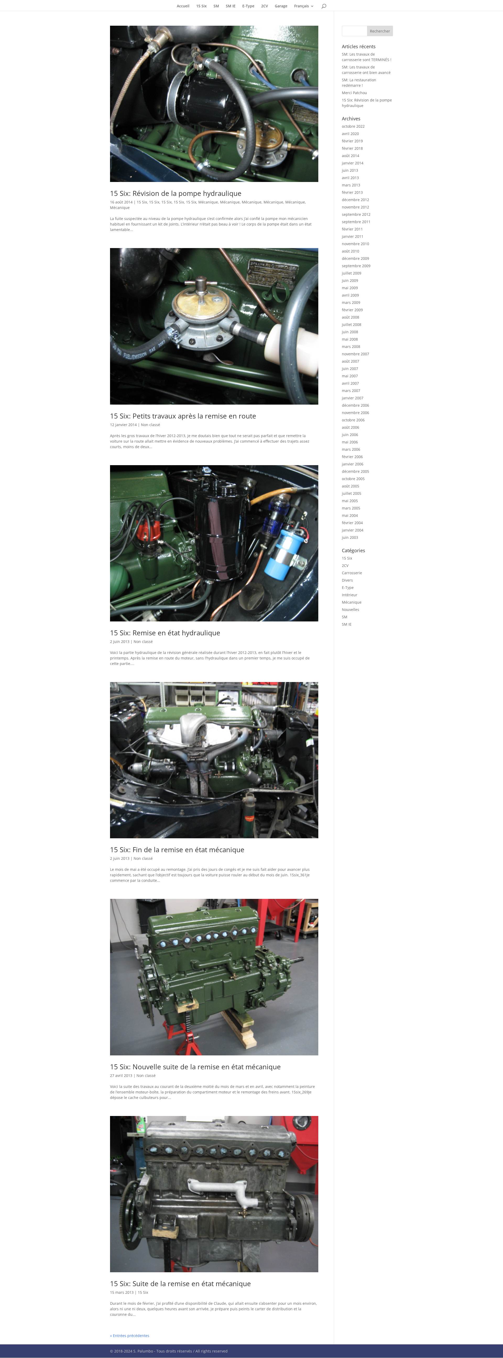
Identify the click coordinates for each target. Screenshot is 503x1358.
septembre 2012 (356, 214)
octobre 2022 (353, 126)
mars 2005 (351, 508)
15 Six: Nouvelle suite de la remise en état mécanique (195, 1066)
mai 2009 (350, 287)
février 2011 (352, 229)
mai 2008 (350, 339)
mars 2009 (351, 302)
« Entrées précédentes (129, 1335)
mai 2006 (350, 441)
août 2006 (350, 427)
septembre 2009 (356, 265)
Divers (347, 580)
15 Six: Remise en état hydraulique (165, 632)
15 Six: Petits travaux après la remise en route (183, 416)
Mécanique (208, 202)
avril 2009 (350, 295)
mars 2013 (351, 185)
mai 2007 (350, 375)
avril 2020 (350, 133)
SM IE (231, 6)
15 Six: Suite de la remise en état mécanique (180, 1283)
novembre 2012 (355, 207)
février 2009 (352, 309)
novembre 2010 (355, 243)
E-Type (248, 6)
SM (216, 6)
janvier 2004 (352, 530)
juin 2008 (350, 331)
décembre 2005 (355, 471)
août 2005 (350, 486)
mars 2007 (351, 390)
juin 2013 (350, 170)
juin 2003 (350, 537)
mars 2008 (351, 346)
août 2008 (350, 317)
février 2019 (352, 140)
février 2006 (352, 456)
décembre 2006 (355, 405)
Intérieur (349, 594)
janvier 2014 (352, 162)
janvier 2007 (352, 397)
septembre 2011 (356, 221)
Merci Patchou (354, 92)
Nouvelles (350, 609)
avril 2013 (350, 177)
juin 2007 (350, 368)
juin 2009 (350, 280)
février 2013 (352, 192)
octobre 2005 (353, 478)
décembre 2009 (355, 258)
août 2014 (350, 155)
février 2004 (352, 522)
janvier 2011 (352, 236)
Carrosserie (352, 572)
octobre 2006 (353, 419)
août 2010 (350, 251)
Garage (281, 6)
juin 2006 (350, 434)
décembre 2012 (355, 199)
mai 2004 (350, 515)
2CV (264, 6)
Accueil (183, 6)
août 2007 (350, 361)
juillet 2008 (351, 324)
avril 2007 (350, 383)
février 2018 (352, 148)
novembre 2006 (355, 412)
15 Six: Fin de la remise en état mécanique (177, 849)
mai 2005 (350, 500)
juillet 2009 (351, 273)
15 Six (201, 6)
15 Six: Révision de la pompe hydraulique (176, 193)
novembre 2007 (355, 353)
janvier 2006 (352, 463)
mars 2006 (351, 449)
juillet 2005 (351, 493)
